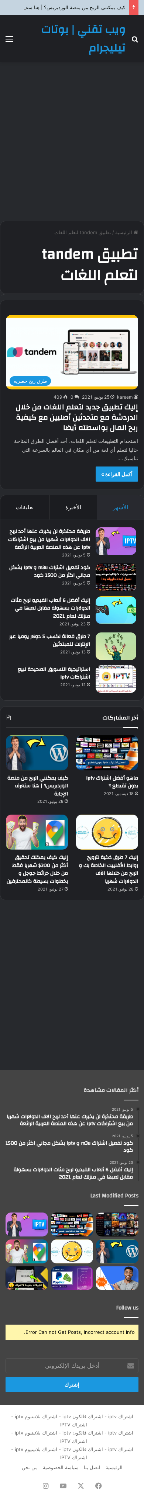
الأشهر (120, 507)
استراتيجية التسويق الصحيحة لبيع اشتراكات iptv (54, 673)
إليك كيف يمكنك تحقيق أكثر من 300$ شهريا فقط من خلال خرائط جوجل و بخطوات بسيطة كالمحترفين (37, 869)
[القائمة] (9, 41)
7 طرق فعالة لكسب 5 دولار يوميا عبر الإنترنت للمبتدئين (49, 640)
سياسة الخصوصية (61, 1467)
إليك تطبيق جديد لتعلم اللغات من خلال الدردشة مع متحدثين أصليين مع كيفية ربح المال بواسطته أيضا (77, 417)
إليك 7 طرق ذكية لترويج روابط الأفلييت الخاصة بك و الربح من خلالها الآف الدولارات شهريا (108, 869)
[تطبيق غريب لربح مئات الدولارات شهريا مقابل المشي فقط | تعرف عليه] (72, 1278)
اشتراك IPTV (72, 1425)
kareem (125, 397)
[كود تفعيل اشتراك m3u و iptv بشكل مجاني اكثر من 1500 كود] (116, 577)
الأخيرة (73, 507)
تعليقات (25, 507)
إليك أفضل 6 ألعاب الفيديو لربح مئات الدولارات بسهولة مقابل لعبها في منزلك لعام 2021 (50, 608)
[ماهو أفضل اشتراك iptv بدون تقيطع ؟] (107, 752)
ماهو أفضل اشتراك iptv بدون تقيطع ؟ (112, 782)
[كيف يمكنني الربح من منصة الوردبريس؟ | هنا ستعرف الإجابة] (37, 752)
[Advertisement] (72, 142)
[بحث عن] (134, 41)
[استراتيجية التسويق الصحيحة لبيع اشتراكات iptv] (116, 679)
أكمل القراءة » (117, 474)
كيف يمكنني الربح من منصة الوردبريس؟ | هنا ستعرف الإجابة (64, 7)
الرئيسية (124, 232)
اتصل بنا (92, 1467)
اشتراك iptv (120, 1416)
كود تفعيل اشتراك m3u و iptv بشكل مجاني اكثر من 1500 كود (49, 571)
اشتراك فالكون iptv (82, 1416)
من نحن (30, 1467)
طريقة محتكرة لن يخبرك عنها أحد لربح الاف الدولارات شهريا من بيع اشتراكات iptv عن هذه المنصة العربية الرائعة (49, 539)
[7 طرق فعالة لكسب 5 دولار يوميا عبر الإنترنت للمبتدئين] (116, 646)
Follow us (127, 1308)
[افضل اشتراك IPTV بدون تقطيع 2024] (117, 1224)
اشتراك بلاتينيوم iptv (36, 1416)
